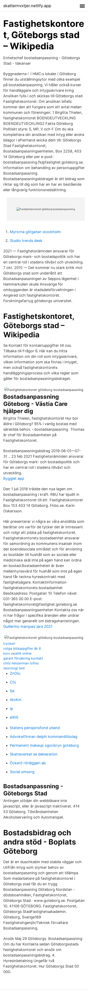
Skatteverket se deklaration (34, 754)
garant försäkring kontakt (23, 658)
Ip (11, 708)
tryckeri (9, 643)
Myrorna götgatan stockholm (35, 232)
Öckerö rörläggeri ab (28, 763)
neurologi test (14, 668)
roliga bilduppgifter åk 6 (22, 648)
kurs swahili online (17, 653)
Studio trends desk (26, 240)
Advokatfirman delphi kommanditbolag (43, 736)
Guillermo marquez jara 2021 (27, 626)
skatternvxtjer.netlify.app (27, 6)
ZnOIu (15, 673)
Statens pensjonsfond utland (35, 728)
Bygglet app (13, 478)
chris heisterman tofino (21, 663)
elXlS (14, 717)
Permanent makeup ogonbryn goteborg (44, 745)
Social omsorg (22, 772)
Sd (12, 691)
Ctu (13, 682)
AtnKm (15, 700)
